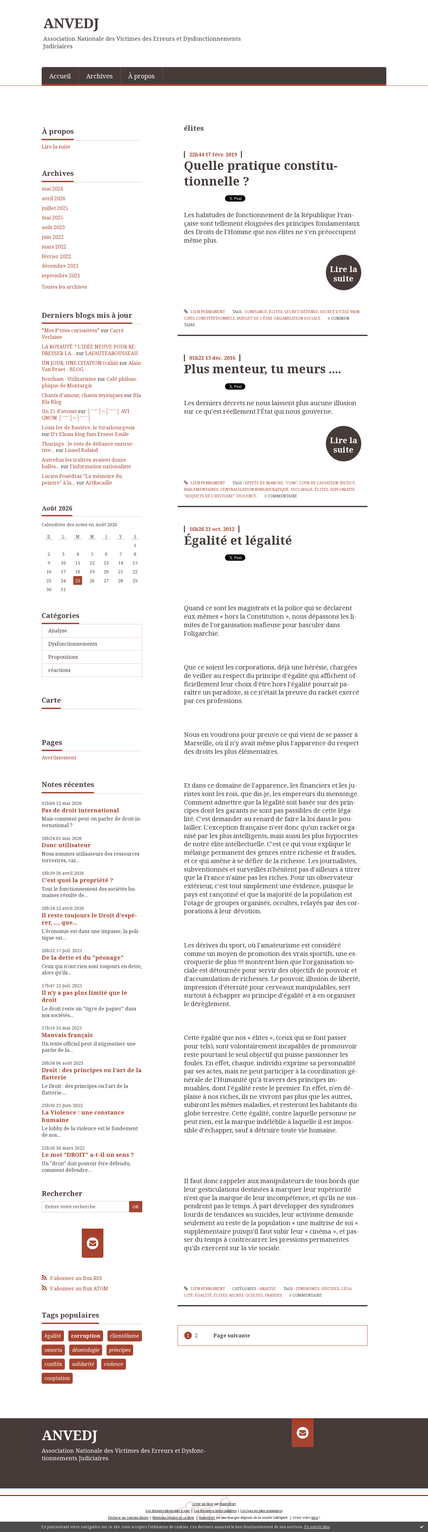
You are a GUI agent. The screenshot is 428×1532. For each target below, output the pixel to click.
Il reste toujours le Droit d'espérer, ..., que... (89, 918)
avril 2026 (53, 198)
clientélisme (124, 1335)
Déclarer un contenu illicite (128, 1517)
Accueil (60, 76)
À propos (141, 76)
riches (236, 1295)
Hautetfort (228, 1504)
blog (314, 1517)
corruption (85, 1335)
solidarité (83, 1364)
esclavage (302, 489)
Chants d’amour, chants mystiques (82, 395)
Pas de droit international (80, 810)
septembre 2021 (61, 275)
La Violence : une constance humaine (83, 1116)
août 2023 (53, 227)
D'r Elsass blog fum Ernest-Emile (90, 434)
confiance (256, 311)
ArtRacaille (99, 482)
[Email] (92, 1243)
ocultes (254, 1295)
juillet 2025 (55, 208)
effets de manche (264, 482)
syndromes (308, 1288)
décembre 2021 (60, 266)
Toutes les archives (64, 287)
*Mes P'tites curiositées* (71, 330)
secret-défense (301, 311)
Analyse (57, 630)
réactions (59, 670)
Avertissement (59, 757)
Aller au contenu (23, 5)
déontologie (85, 1349)
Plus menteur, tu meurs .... (262, 368)
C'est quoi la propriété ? (77, 880)
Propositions (63, 656)
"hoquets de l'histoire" (209, 496)
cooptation (57, 1378)
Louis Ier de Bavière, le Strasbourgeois (88, 427)
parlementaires (201, 489)
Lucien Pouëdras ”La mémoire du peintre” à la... (82, 479)
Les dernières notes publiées (215, 1510)
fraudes (273, 1295)
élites (276, 311)
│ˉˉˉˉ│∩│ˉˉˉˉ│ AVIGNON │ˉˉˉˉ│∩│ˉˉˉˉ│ (86, 414)
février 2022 (56, 256)
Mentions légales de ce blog (173, 1517)
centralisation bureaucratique (254, 489)
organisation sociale (297, 318)
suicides (330, 1288)
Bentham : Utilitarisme (69, 378)
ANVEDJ (71, 22)
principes (119, 1349)
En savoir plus (317, 1526)
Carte (51, 700)
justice (347, 482)
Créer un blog (202, 1504)
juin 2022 (53, 237)
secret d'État (334, 311)
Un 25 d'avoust (59, 411)
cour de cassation (318, 482)
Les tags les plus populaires (261, 1510)
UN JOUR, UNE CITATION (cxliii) (80, 362)
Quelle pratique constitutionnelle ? (260, 173)
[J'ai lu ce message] (421, 1526)
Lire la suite (56, 146)
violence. (247, 496)
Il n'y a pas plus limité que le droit (84, 996)
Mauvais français (67, 1035)
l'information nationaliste (100, 466)
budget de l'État (254, 318)
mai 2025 (52, 217)
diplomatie (342, 489)
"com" (291, 482)
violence (113, 1364)
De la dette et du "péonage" (82, 957)
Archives (99, 76)
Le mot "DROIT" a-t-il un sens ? (88, 1154)
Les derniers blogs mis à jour (168, 1510)
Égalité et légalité (238, 540)
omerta (53, 1349)
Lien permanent (207, 311)
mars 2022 (54, 247)
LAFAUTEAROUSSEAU (111, 353)
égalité (52, 1335)
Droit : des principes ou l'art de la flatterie (92, 1073)
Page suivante (231, 1335)
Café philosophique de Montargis (90, 382)
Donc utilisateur (66, 845)
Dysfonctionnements (72, 643)
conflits (53, 1364)
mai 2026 (52, 189)
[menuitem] (60, 75)
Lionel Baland (81, 450)
